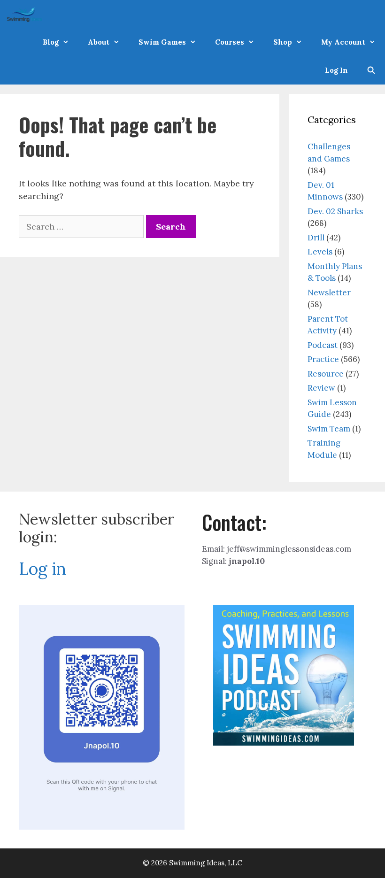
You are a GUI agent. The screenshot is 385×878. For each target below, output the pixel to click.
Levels (320, 251)
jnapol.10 (247, 561)
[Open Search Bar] (371, 70)
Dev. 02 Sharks (335, 211)
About (98, 42)
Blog (51, 42)
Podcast (323, 345)
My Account (343, 42)
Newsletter (329, 292)
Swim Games (162, 42)
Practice (323, 359)
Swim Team (329, 429)
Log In (336, 70)
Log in (42, 568)
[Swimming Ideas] (27, 14)
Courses (229, 42)
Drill (316, 237)
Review (321, 388)
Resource (326, 374)
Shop (282, 42)
